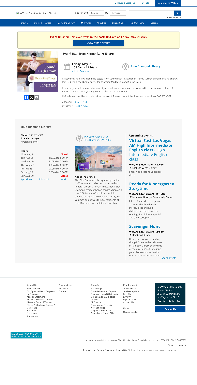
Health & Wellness (82, 106)
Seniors (78, 102)
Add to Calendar (81, 71)
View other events (98, 42)
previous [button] (27, 179)
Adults (85, 102)
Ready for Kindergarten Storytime (151, 186)
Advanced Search (174, 17)
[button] (125, 3)
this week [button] (44, 179)
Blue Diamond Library (146, 66)
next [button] (64, 179)
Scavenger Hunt (144, 226)
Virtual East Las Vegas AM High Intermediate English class (150, 150)
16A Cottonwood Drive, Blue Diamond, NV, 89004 (97, 138)
